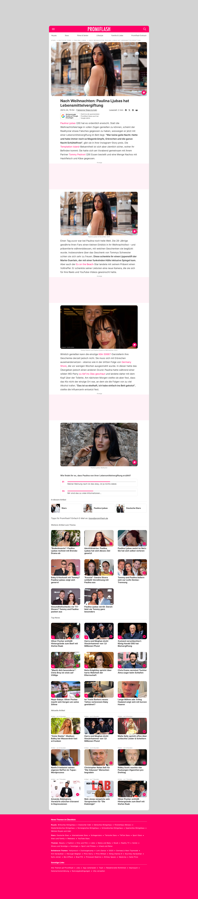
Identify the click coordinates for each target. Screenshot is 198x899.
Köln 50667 (105, 354)
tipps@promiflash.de (98, 518)
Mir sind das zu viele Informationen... (84, 493)
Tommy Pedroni (77, 154)
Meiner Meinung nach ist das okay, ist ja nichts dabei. (92, 484)
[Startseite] (99, 29)
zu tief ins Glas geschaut (92, 373)
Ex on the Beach (84, 264)
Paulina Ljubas (68, 123)
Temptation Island (69, 146)
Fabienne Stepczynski (86, 110)
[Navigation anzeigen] (53, 29)
